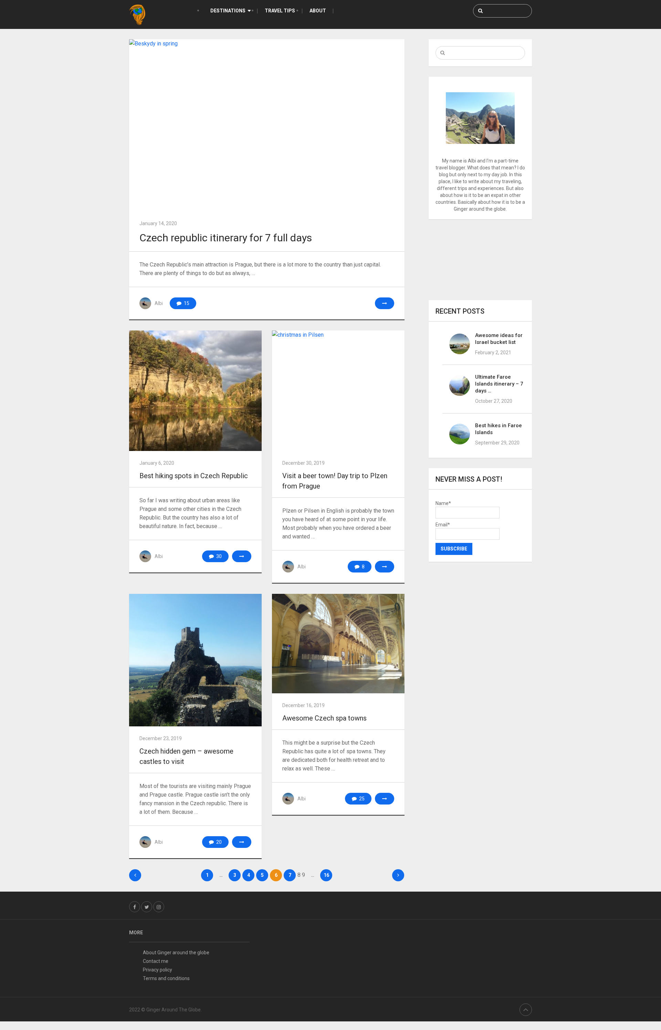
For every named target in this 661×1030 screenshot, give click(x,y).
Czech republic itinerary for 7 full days (225, 238)
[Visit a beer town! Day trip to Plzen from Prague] (338, 390)
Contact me (155, 961)
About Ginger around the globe (176, 952)
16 (326, 875)
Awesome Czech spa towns (324, 718)
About (317, 10)
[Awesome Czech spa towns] (338, 643)
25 (361, 798)
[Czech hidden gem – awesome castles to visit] (195, 660)
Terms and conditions (166, 978)
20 (218, 842)
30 (218, 556)
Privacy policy (157, 970)
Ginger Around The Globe (173, 1009)
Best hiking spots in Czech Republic (193, 476)
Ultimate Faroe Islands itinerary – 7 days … (499, 384)
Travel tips (280, 10)
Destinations (227, 10)
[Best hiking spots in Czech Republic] (195, 390)
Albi (159, 303)
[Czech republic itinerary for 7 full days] (267, 125)
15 (186, 303)
